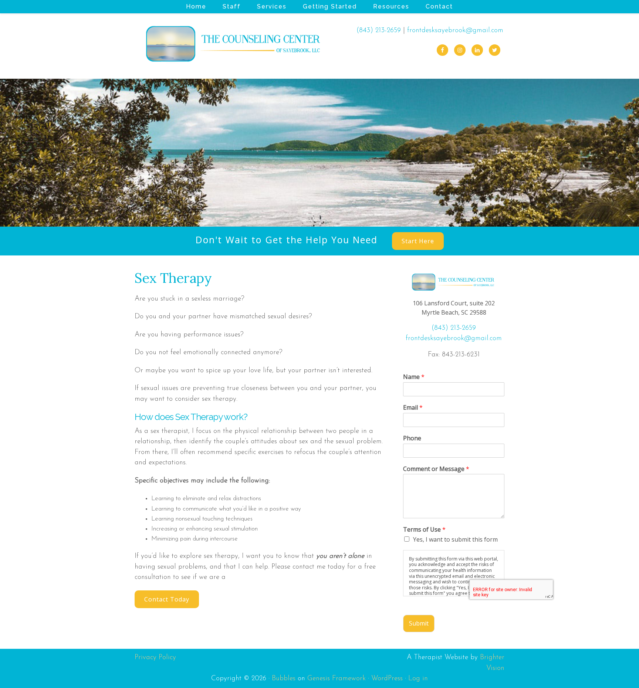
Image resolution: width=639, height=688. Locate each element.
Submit (419, 623)
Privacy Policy (155, 657)
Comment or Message (436, 469)
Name (414, 377)
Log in (418, 678)
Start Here (418, 241)
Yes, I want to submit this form (455, 539)
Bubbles (283, 678)
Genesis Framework (336, 678)
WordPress (387, 678)
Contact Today (166, 599)
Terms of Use (424, 529)
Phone (412, 438)
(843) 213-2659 (378, 30)
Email (413, 407)
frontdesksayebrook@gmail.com (455, 30)
